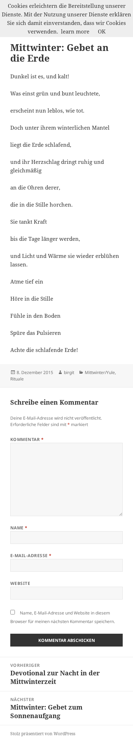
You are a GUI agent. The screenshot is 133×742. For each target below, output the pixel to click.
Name (19, 528)
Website (20, 583)
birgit (69, 372)
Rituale (17, 379)
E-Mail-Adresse (31, 555)
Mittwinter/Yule (100, 372)
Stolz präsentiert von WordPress (42, 734)
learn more (75, 31)
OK (102, 31)
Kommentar (27, 439)
